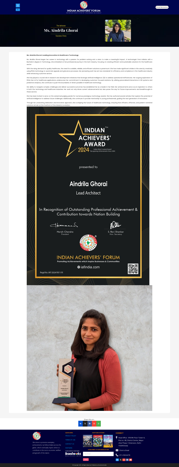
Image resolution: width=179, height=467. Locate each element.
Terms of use (70, 440)
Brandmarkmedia (102, 465)
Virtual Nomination (162, 7)
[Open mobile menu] (18, 5)
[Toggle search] (18, 9)
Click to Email (124, 450)
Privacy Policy (70, 436)
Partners (68, 448)
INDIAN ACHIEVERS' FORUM (83, 10)
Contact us (69, 444)
